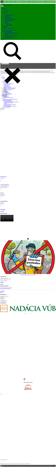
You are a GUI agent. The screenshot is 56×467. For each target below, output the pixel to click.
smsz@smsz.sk (4, 301)
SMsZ (2, 1)
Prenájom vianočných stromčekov (5, 288)
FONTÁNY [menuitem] (7, 23)
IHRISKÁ (31, 1)
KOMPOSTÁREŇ (2, 209)
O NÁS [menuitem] (4, 9)
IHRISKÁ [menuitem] (4, 29)
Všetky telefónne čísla (3, 280)
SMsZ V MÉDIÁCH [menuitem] (7, 10)
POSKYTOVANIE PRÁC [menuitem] (8, 15)
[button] (28, 64)
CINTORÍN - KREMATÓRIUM (50, 1)
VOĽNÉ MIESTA (26, 1)
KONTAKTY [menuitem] (6, 12)
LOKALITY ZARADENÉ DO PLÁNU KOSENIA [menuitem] (11, 37)
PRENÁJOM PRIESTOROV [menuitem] (8, 20)
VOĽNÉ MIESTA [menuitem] (5, 26)
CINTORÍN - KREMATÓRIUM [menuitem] (7, 38)
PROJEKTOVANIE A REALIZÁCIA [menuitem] (9, 14)
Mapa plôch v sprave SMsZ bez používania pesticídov (28, 274)
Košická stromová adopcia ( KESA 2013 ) (6, 287)
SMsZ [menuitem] (4, 7)
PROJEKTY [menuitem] (6, 34)
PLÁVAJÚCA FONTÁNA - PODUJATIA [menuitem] (10, 19)
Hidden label (5, 90)
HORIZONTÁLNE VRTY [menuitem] (9, 25)
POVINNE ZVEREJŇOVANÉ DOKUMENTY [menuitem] (11, 35)
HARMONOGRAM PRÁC (19, 1)
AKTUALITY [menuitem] (4, 8)
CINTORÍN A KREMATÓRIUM (4, 184)
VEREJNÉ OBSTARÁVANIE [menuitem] (8, 32)
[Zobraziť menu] (13, 31)
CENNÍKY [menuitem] (6, 21)
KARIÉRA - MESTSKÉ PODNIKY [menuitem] (9, 28)
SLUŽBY (13, 1)
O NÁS (9, 1)
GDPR (1, 292)
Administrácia (2, 291)
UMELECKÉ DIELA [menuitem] (9, 24)
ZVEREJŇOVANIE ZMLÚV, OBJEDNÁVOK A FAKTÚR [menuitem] (11, 101)
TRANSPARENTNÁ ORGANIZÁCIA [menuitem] (8, 31)
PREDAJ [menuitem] (6, 13)
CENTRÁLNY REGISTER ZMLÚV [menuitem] (9, 33)
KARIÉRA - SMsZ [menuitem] (7, 27)
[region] (28, 55)
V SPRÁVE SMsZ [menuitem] (7, 22)
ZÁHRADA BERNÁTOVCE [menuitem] (8, 18)
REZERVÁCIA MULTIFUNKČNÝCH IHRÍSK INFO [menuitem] (11, 30)
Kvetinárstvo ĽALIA (3, 176)
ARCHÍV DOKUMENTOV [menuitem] (8, 36)
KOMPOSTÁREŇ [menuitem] (7, 16)
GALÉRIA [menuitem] (6, 11)
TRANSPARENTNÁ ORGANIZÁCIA (40, 1)
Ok (3, 466)
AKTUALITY (5, 1)
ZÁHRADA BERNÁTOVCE (4, 201)
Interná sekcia (2, 290)
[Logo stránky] (6, 5)
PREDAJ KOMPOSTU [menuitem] (8, 17)
